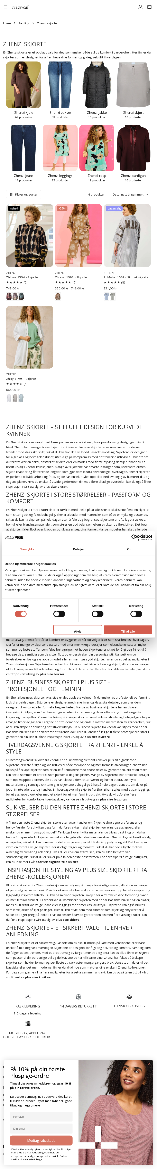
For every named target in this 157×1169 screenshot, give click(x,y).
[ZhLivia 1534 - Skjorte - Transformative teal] (21, 296)
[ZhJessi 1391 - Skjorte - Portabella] (58, 296)
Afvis (77, 631)
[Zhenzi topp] (96, 148)
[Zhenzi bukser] (60, 84)
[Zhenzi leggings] (60, 148)
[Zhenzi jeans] (23, 148)
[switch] (59, 614)
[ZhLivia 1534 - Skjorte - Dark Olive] (15, 296)
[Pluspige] (20, 7)
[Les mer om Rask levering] (27, 996)
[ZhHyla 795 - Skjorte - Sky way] (21, 398)
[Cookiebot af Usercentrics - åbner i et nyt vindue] (134, 537)
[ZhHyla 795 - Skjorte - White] (9, 398)
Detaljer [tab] (78, 549)
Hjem (7, 23)
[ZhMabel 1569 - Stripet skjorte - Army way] (113, 296)
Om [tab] (129, 549)
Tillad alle (128, 631)
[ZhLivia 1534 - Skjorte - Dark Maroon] (9, 296)
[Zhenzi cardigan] (133, 148)
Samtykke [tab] (27, 549)
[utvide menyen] (5, 6)
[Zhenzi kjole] (23, 84)
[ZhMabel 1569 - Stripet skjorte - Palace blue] (106, 296)
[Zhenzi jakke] (96, 84)
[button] (149, 6)
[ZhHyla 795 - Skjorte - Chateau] (15, 398)
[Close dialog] (148, 1064)
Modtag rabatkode (41, 1140)
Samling (24, 23)
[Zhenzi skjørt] (133, 84)
